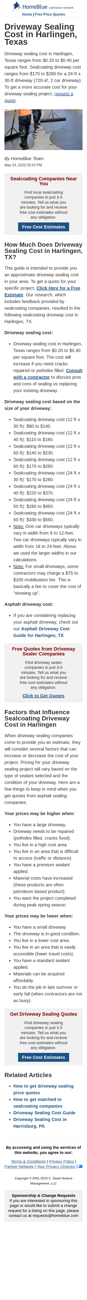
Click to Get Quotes (43, 695)
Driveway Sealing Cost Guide (44, 1112)
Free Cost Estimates (43, 226)
